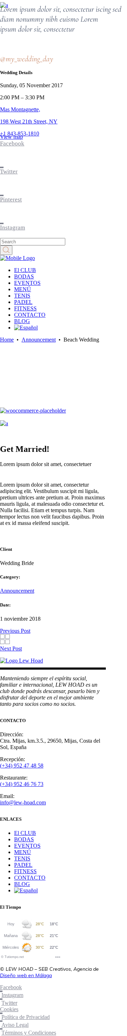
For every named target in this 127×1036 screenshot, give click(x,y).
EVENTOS (27, 846)
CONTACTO (30, 878)
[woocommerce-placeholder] (33, 411)
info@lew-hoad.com (23, 802)
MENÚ (22, 852)
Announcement (39, 340)
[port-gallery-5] (4, 423)
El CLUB (25, 833)
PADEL (23, 865)
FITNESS (25, 871)
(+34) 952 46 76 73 (21, 784)
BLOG (22, 884)
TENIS (22, 858)
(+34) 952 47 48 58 (21, 766)
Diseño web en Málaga (26, 975)
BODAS (24, 839)
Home (7, 340)
